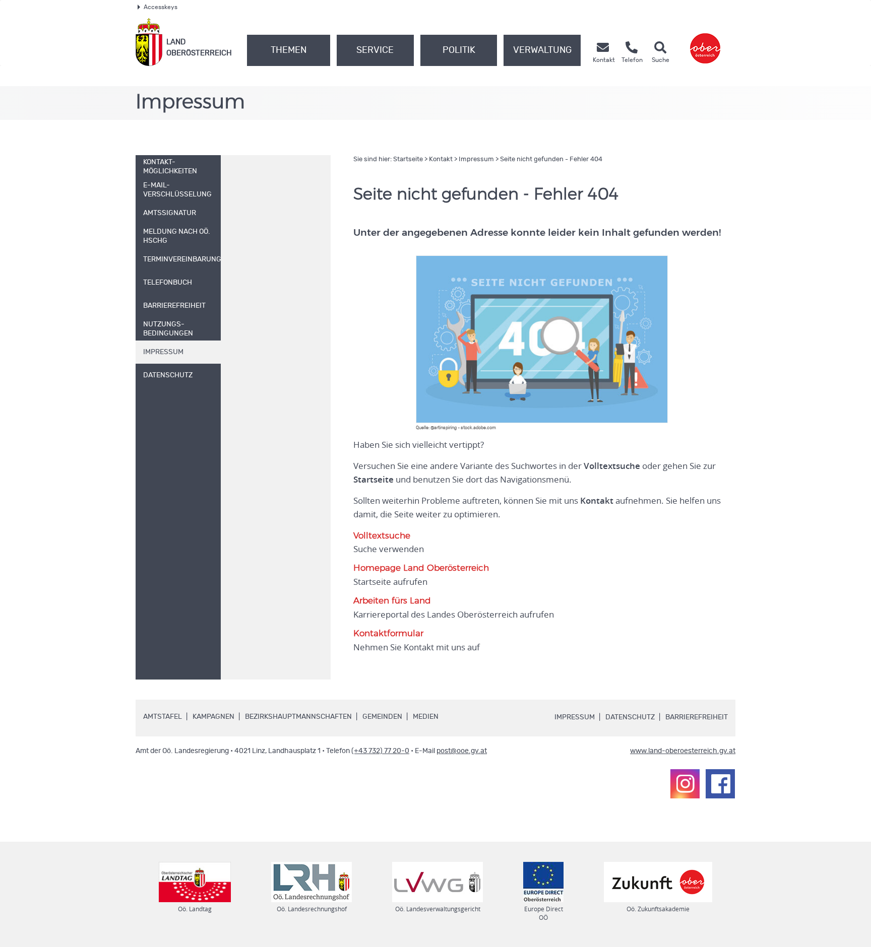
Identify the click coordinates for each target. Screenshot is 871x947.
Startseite (408, 159)
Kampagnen (213, 716)
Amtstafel (162, 716)
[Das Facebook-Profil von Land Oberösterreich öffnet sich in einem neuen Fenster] (720, 784)
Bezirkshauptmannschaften (298, 716)
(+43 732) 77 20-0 (380, 751)
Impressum (476, 159)
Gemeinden (382, 716)
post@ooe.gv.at (462, 751)
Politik (459, 50)
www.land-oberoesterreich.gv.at (682, 751)
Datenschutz (630, 717)
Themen (288, 50)
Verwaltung (542, 50)
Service (375, 50)
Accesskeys (160, 7)
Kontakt (441, 159)
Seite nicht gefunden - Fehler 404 (551, 159)
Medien (426, 716)
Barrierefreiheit (696, 717)
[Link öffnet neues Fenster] (705, 42)
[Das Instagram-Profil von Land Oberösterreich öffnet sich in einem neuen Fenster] (685, 784)
